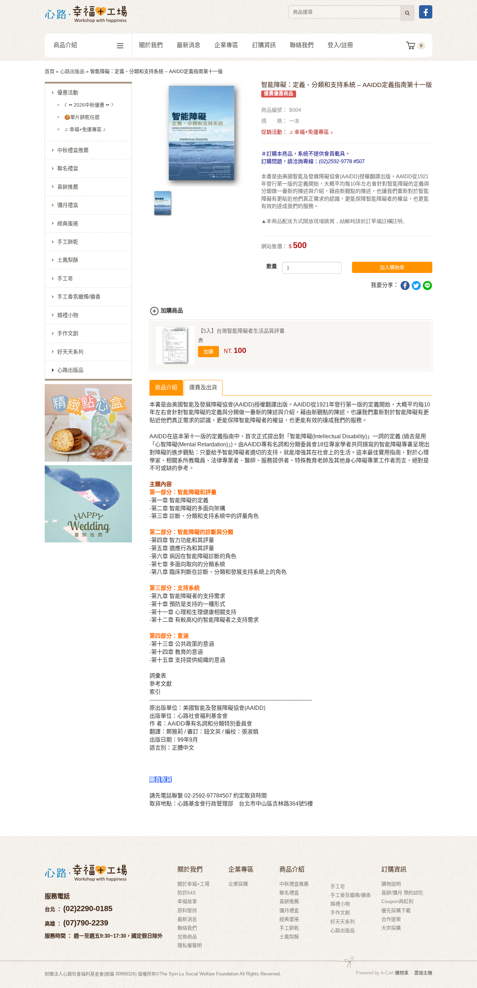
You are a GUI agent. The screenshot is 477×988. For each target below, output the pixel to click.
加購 (208, 351)
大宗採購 (391, 928)
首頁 (49, 71)
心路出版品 (72, 71)
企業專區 (226, 45)
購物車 (402, 972)
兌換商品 (187, 936)
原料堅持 (187, 910)
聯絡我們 (302, 45)
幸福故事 (187, 901)
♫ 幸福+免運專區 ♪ (84, 129)
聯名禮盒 (67, 168)
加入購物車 (392, 267)
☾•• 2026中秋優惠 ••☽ (89, 105)
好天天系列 (70, 352)
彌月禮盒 (67, 205)
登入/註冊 (340, 45)
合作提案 (391, 919)
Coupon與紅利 (397, 901)
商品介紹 (65, 45)
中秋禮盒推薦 (73, 150)
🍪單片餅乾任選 (82, 117)
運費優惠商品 (278, 93)
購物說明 (391, 884)
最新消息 (188, 45)
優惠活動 (67, 92)
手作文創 (67, 333)
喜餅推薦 (67, 187)
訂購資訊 (264, 45)
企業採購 (238, 884)
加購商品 (172, 310)
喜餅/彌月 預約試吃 (402, 892)
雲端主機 (423, 972)
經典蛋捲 (67, 223)
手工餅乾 (67, 242)
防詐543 (186, 892)
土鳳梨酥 (67, 260)
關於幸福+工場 (193, 884)
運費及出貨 (203, 387)
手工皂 (65, 278)
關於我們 (151, 45)
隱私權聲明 (189, 945)
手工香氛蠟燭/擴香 (79, 297)
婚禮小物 (67, 315)
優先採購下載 (396, 910)
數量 (271, 266)
